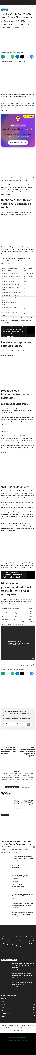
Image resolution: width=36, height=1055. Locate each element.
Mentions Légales (25, 1027)
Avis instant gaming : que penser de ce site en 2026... (22, 895)
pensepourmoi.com (22, 1037)
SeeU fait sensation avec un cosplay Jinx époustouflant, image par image (8, 751)
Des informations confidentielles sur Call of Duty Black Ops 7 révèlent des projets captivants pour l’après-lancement (29, 802)
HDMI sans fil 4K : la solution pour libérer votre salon (23, 886)
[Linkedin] (16, 950)
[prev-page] (17, 809)
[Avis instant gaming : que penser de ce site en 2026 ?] (6, 896)
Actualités (4, 998)
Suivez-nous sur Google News (16, 724)
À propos (4, 1025)
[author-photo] (18, 764)
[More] (25, 739)
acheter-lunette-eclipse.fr (15, 1040)
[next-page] (19, 809)
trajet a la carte (12, 1037)
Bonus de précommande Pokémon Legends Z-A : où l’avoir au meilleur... (17, 842)
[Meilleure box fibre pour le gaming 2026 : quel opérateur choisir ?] (6, 906)
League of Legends (6, 1013)
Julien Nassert (6, 27)
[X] (24, 950)
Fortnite (3, 1010)
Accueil (2, 6)
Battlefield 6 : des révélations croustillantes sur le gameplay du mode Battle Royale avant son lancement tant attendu (17, 802)
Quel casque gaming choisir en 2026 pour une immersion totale (22, 857)
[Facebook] (3, 739)
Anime (3, 1004)
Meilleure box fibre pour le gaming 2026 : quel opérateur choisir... (23, 904)
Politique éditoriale (13, 1025)
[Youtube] (28, 950)
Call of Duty (9, 6)
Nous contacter (15, 1027)
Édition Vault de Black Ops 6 (10, 613)
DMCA (7, 1027)
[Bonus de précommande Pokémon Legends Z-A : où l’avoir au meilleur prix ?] (18, 829)
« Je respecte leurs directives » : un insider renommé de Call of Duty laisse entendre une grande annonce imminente (6, 794)
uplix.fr (25, 1040)
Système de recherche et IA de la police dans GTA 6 (22, 867)
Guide (2, 1001)
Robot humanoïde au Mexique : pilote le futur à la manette (22, 913)
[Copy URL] (20, 739)
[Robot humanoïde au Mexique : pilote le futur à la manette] (6, 915)
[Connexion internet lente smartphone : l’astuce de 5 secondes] (6, 877)
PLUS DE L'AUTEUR (25, 787)
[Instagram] (12, 950)
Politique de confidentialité (27, 1025)
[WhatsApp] (16, 739)
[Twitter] (7, 739)
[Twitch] (20, 950)
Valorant (3, 1016)
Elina (2, 846)
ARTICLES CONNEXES (12, 787)
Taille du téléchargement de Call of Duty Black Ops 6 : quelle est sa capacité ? (27, 752)
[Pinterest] (12, 739)
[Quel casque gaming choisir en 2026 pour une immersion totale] (6, 859)
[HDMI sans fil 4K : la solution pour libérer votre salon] (6, 887)
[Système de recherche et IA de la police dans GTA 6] (6, 868)
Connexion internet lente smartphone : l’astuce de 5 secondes (20, 877)
